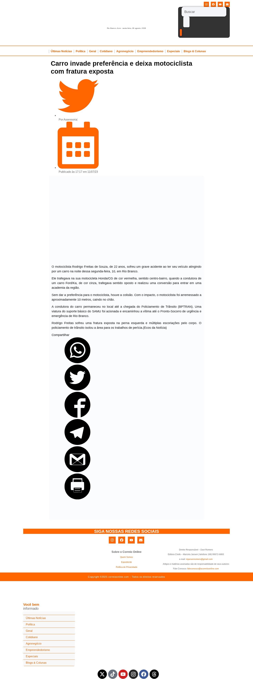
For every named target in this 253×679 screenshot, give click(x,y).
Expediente (126, 562)
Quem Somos (126, 557)
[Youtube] (220, 4)
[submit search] (186, 22)
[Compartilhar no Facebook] (77, 416)
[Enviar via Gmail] (77, 471)
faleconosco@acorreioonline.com (203, 568)
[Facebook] (213, 4)
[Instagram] (206, 4)
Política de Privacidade (126, 567)
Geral (92, 51)
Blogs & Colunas (195, 51)
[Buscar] (204, 12)
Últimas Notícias (61, 51)
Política (80, 51)
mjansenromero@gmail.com (199, 559)
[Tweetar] (77, 389)
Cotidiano (106, 51)
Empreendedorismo (150, 51)
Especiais (173, 51)
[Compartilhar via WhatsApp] (77, 362)
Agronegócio (125, 51)
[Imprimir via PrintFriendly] (77, 498)
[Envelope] (227, 4)
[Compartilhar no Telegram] (77, 444)
